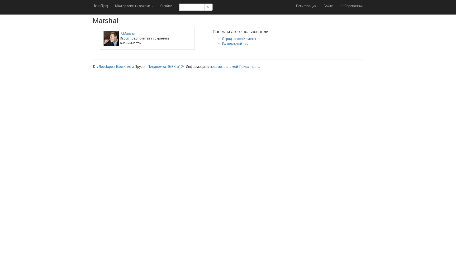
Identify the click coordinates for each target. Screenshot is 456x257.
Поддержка (157, 67)
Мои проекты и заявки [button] (133, 6)
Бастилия (123, 67)
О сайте (166, 6)
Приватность (249, 67)
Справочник (353, 6)
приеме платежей (224, 67)
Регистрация (306, 6)
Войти (328, 6)
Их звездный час (235, 43)
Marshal (129, 33)
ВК (173, 67)
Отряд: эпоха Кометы (239, 39)
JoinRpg (100, 5)
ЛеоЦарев (107, 67)
